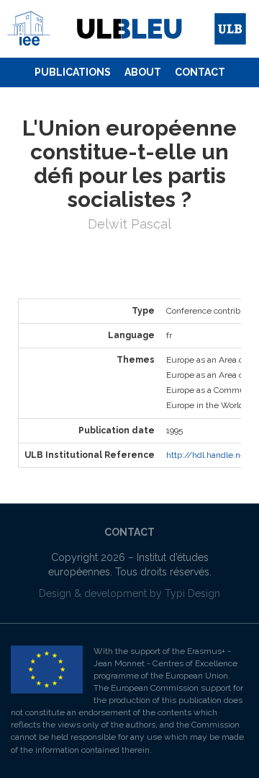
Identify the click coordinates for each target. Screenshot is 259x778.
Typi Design (192, 593)
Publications (73, 72)
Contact (200, 72)
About (142, 72)
